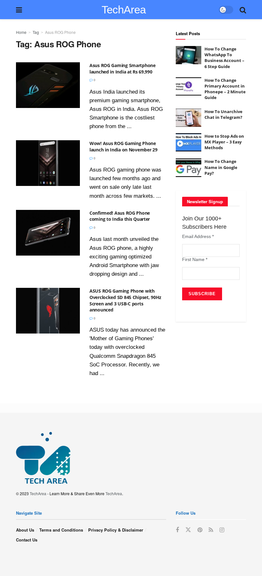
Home (21, 32)
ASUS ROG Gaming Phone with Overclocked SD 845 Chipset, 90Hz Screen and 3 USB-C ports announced (125, 300)
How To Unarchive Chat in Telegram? (223, 114)
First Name (194, 259)
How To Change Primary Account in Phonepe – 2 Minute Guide (225, 89)
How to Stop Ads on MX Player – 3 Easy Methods (224, 141)
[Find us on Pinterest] (199, 530)
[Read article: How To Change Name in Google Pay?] (188, 167)
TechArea (124, 9)
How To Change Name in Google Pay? (220, 167)
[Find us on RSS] (211, 530)
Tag (36, 32)
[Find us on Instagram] (222, 530)
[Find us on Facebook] (177, 530)
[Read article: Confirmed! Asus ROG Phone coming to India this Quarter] (48, 233)
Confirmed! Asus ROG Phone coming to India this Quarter (119, 216)
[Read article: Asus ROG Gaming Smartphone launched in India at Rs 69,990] (48, 85)
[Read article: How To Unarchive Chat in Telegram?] (188, 118)
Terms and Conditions (61, 530)
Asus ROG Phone (60, 32)
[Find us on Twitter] (188, 530)
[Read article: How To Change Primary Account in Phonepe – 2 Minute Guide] (188, 86)
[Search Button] (243, 9)
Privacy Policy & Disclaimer (115, 530)
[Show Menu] (19, 9)
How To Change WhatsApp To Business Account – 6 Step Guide (224, 57)
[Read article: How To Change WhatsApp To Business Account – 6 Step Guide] (188, 55)
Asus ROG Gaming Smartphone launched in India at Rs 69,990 (122, 68)
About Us (25, 530)
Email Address (198, 236)
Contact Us (26, 540)
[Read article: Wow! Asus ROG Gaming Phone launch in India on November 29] (48, 163)
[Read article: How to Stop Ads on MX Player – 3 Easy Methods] (188, 142)
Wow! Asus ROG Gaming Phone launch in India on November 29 (123, 146)
